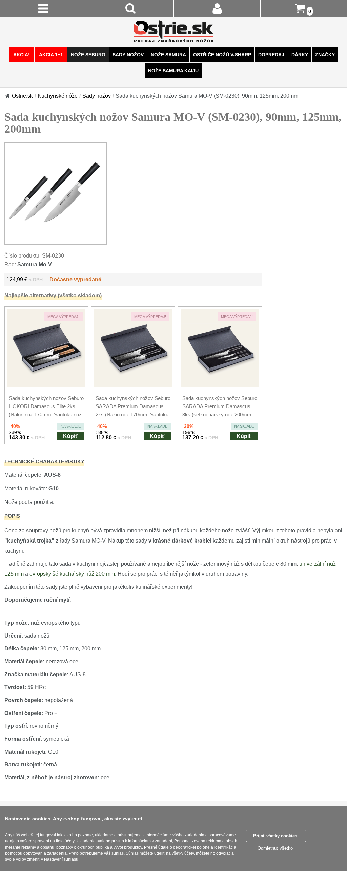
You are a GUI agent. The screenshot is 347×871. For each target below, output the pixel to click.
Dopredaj (271, 54)
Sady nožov (128, 54)
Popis (12, 516)
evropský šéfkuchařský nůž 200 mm (72, 574)
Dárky (299, 54)
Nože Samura (168, 54)
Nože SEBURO (88, 54)
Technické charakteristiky (44, 462)
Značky (325, 54)
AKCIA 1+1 (51, 54)
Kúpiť (70, 436)
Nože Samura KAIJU (173, 70)
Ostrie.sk (22, 96)
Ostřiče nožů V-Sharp (222, 54)
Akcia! (21, 54)
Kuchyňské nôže (58, 96)
